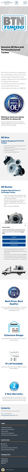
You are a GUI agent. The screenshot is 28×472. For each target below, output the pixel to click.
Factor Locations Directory (16, 2)
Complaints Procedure (6, 427)
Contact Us (5, 446)
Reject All (14, 237)
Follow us (4, 444)
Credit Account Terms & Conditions (9, 435)
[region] (14, 236)
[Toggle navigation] (25, 2)
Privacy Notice (4, 431)
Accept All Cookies (14, 241)
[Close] (25, 225)
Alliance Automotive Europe (7, 449)
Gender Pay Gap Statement (7, 429)
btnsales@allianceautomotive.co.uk (9, 415)
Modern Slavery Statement (7, 433)
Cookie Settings (14, 244)
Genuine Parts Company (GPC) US (9, 447)
